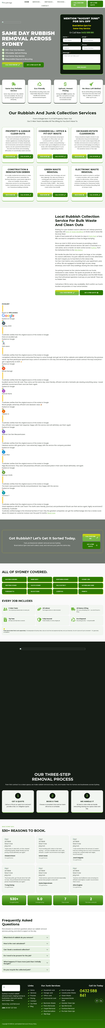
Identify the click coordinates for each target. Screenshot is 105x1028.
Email (84, 37)
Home (27, 2)
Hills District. (79, 250)
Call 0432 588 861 (78, 4)
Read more (51, 513)
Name (65, 37)
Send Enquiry (81, 67)
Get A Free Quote (93, 4)
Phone (84, 45)
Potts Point (92, 236)
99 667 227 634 (9, 1008)
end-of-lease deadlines (74, 232)
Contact (45, 6)
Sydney (93, 248)
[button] (39, 579)
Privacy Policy (33, 1024)
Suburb (65, 45)
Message (66, 53)
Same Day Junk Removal (11, 1004)
